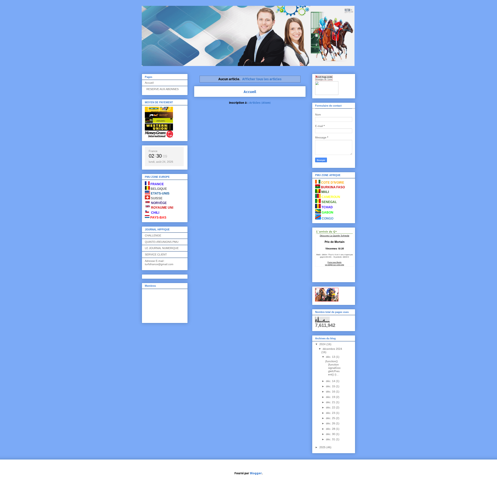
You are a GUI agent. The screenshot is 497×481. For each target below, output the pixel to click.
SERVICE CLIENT (156, 254)
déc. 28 (331, 428)
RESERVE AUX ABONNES (162, 89)
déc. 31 (331, 439)
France (153, 151)
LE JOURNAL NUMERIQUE (162, 248)
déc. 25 (331, 418)
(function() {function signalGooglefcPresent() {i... (333, 368)
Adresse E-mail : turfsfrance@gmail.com (159, 262)
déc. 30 (331, 434)
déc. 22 (331, 407)
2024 (322, 344)
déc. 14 (331, 381)
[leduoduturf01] (326, 94)
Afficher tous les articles (262, 79)
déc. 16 (331, 391)
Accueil (249, 91)
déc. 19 (331, 397)
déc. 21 (331, 402)
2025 (322, 447)
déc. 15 (331, 386)
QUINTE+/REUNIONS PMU (161, 241)
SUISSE (156, 198)
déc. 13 (331, 356)
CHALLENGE (153, 235)
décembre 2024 (332, 348)
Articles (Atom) (260, 102)
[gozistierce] (326, 300)
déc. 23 (331, 412)
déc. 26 (331, 423)
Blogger (256, 473)
